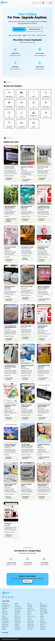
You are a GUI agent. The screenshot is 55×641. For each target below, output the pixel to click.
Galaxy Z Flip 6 (17, 627)
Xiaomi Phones (18, 629)
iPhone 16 (29, 611)
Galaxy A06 (4, 629)
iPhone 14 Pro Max (43, 613)
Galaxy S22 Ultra (5, 626)
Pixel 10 (41, 617)
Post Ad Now (18, 29)
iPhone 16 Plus (17, 611)
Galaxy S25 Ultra (18, 621)
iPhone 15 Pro (4, 613)
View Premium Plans (34, 29)
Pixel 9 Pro (29, 619)
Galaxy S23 (42, 624)
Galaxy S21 (4, 627)
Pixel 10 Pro (30, 617)
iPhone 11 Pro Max (31, 616)
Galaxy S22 (17, 626)
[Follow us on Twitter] (9, 597)
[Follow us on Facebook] (3, 597)
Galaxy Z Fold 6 (5, 622)
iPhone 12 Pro (17, 609)
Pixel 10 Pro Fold (18, 617)
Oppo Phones (42, 629)
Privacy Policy (4, 603)
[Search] (43, 2)
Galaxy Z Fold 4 (30, 622)
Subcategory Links (5, 606)
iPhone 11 (4, 616)
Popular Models (18, 606)
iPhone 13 (29, 614)
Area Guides (30, 606)
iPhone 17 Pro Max (18, 608)
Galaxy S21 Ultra (31, 626)
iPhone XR (42, 616)
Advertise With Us (43, 606)
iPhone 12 (42, 614)
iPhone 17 (4, 609)
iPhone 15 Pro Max (43, 611)
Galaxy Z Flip (42, 627)
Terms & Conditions (6, 605)
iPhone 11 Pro (17, 616)
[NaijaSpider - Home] (6, 593)
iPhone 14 (17, 614)
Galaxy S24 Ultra (43, 622)
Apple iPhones (5, 608)
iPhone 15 (29, 613)
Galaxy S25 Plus (31, 621)
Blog (41, 603)
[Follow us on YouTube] (12, 597)
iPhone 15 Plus (17, 613)
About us (16, 603)
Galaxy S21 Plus (43, 626)
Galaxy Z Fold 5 (18, 622)
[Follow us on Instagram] (6, 597)
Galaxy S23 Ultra (31, 624)
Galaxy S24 (17, 624)
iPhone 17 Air (42, 608)
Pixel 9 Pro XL (17, 619)
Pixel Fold (42, 619)
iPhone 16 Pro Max (43, 609)
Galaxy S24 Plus (5, 624)
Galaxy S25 (42, 621)
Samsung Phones (5, 621)
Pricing (16, 605)
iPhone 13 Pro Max (31, 609)
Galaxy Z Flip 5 (30, 627)
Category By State (43, 605)
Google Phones (5, 617)
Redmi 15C (30, 629)
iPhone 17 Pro (30, 608)
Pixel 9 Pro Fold (5, 619)
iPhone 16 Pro (4, 611)
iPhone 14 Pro (4, 614)
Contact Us (30, 605)
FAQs (29, 603)
